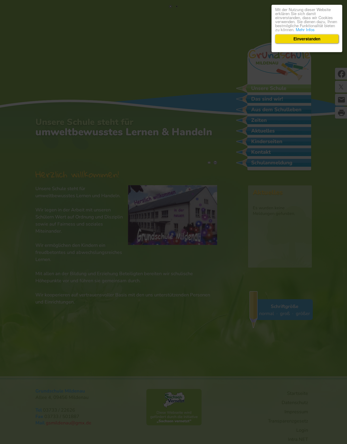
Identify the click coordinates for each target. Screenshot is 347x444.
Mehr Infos (305, 29)
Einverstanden (306, 39)
